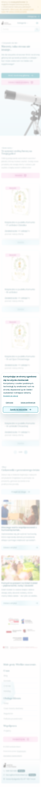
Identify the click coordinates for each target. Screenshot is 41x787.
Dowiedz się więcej (10, 396)
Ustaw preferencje (28, 402)
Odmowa (9, 402)
